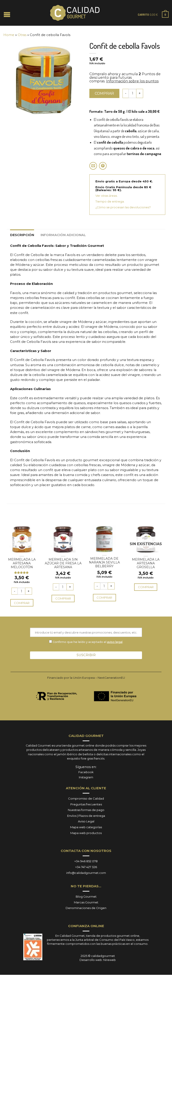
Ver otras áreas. (106, 195)
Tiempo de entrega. (110, 201)
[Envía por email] (93, 166)
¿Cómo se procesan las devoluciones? (123, 207)
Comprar (104, 93)
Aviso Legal (86, 821)
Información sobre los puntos (132, 81)
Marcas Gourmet (86, 902)
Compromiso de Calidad (86, 798)
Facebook (86, 772)
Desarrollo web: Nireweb (98, 960)
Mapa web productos (86, 833)
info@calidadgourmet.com (86, 873)
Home (8, 35)
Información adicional (63, 235)
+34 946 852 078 (86, 861)
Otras (22, 35)
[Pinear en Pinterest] (103, 166)
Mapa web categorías (86, 827)
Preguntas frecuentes (86, 804)
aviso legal (115, 642)
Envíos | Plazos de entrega (86, 815)
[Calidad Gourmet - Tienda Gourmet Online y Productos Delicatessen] (74, 13)
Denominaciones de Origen (86, 908)
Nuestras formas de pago (86, 810)
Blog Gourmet (86, 896)
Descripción (22, 235)
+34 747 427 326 (86, 867)
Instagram (86, 777)
